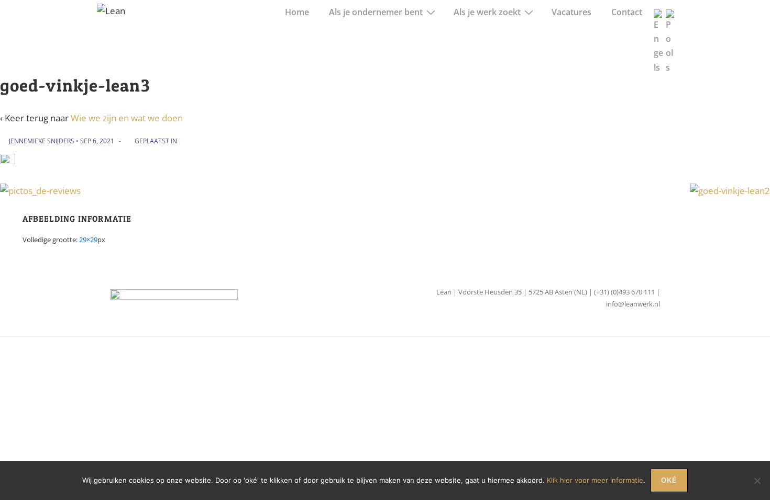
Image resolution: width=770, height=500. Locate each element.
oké (669, 480)
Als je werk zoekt (487, 12)
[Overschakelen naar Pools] (670, 37)
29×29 (88, 239)
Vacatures (571, 12)
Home (297, 12)
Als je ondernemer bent (376, 12)
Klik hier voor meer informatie (595, 480)
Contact (626, 12)
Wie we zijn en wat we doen (127, 118)
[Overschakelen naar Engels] (658, 37)
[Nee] (757, 480)
